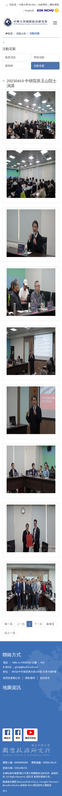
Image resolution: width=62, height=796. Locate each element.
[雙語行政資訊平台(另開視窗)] (47, 10)
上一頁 (21, 624)
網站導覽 (54, 4)
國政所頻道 (30, 738)
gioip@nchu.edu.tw (26, 667)
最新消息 (10, 57)
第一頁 (9, 624)
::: (7, 5)
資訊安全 (45, 678)
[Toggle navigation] (55, 23)
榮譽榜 (9, 66)
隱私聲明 (30, 678)
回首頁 (12, 4)
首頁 (10, 33)
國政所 (7, 738)
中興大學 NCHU (27, 4)
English (29, 10)
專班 (18, 738)
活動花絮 (39, 66)
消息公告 (21, 33)
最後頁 (50, 624)
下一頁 (38, 624)
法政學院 (42, 4)
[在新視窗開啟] (7, 732)
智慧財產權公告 (11, 678)
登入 (5, 791)
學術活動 (39, 57)
